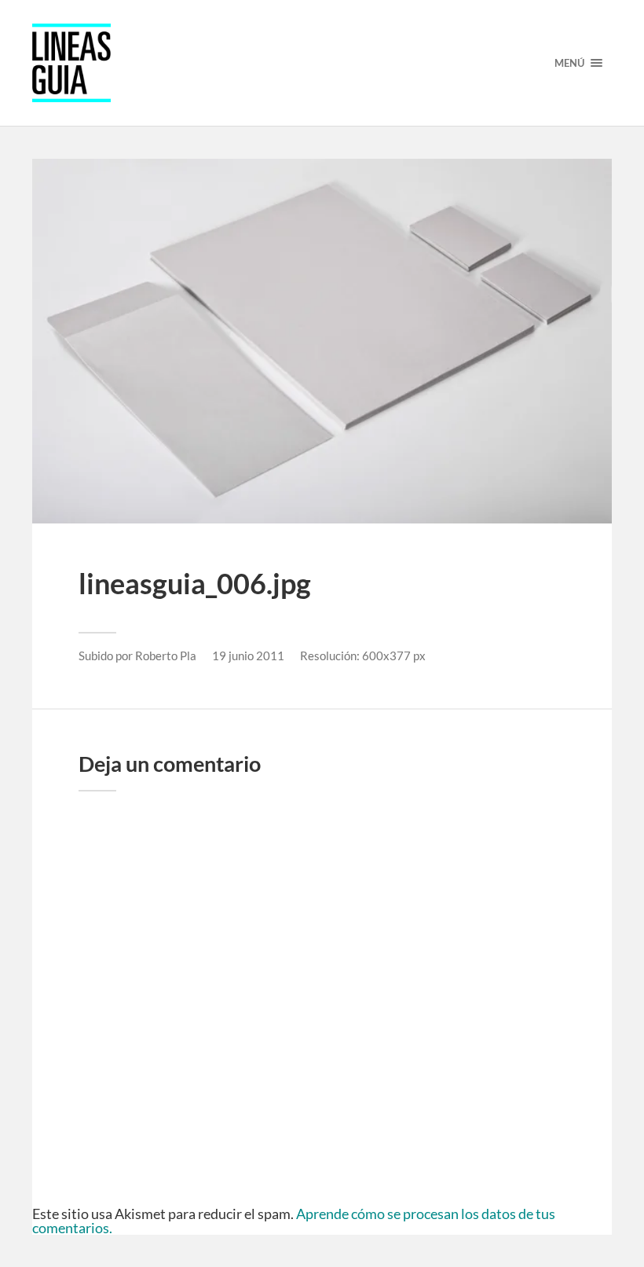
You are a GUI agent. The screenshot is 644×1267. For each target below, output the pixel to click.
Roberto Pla (165, 655)
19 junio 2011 (248, 655)
